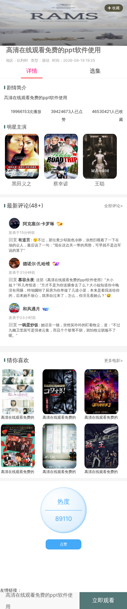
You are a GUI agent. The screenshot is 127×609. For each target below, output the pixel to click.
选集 (95, 71)
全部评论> (113, 205)
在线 (17, 97)
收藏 (116, 8)
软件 (54, 97)
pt (48, 97)
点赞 (63, 544)
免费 (34, 97)
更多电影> (113, 360)
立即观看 (103, 600)
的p (42, 97)
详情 (31, 71)
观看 (25, 97)
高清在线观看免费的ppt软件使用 (17, 417)
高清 (8, 97)
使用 (63, 97)
